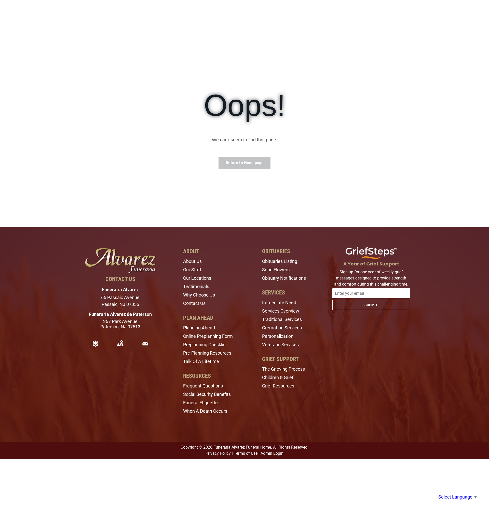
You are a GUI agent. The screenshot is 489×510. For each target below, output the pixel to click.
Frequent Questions (203, 385)
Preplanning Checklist (205, 344)
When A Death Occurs (205, 411)
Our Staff (192, 269)
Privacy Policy (218, 453)
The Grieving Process (283, 369)
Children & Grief (277, 377)
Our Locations (197, 278)
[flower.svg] (95, 347)
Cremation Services (282, 327)
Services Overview (280, 311)
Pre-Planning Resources (207, 353)
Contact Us (194, 303)
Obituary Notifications (284, 278)
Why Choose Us (199, 295)
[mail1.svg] (145, 347)
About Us (192, 261)
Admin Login (272, 453)
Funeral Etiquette (200, 402)
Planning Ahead (199, 327)
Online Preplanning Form (208, 336)
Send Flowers (276, 269)
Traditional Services (282, 319)
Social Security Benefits (207, 394)
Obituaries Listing (279, 261)
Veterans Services (280, 344)
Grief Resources (278, 385)
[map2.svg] (120, 347)
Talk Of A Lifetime (201, 361)
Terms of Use (245, 453)
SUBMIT (371, 305)
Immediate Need (279, 302)
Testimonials (196, 286)
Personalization (277, 336)
